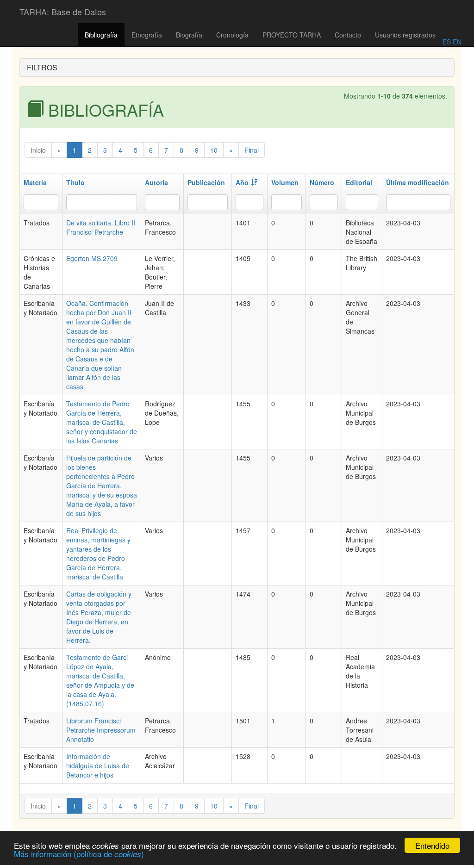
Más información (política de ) (79, 853)
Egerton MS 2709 (92, 258)
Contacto (348, 34)
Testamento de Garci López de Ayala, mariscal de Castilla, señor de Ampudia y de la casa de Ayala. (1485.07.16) (100, 680)
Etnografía (146, 34)
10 (214, 150)
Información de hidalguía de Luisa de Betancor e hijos (97, 765)
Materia (35, 182)
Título (75, 182)
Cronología (232, 34)
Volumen (285, 182)
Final (251, 150)
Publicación (206, 182)
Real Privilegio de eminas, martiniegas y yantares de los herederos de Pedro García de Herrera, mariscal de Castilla (98, 553)
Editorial (359, 182)
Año (242, 182)
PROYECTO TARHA (291, 34)
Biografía (189, 34)
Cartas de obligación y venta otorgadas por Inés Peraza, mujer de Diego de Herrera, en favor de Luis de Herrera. (98, 617)
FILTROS (42, 67)
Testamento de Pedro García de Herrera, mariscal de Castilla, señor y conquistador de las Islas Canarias (101, 422)
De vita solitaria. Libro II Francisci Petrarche (100, 227)
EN (456, 41)
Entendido (432, 845)
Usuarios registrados (405, 34)
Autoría (156, 182)
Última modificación (417, 182)
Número (322, 182)
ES (447, 41)
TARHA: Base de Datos (62, 12)
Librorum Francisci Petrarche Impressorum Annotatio (101, 730)
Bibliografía (101, 34)
